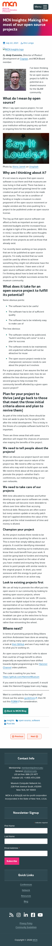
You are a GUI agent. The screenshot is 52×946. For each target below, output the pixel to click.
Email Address (12, 848)
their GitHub (18, 644)
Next (36, 736)
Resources (26, 896)
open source (25, 720)
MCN (35, 940)
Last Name (9, 836)
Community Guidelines (26, 927)
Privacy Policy (26, 923)
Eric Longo (29, 43)
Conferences (26, 884)
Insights (10, 720)
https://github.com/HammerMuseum (21, 676)
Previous (19, 736)
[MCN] (9, 7)
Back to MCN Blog (17, 710)
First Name (9, 825)
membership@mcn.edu (32, 768)
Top (45, 936)
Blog (26, 901)
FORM (15, 701)
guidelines (30, 698)
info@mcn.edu (30, 771)
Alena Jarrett (18, 166)
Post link (11, 723)
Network (26, 890)
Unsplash (33, 166)
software (36, 720)
